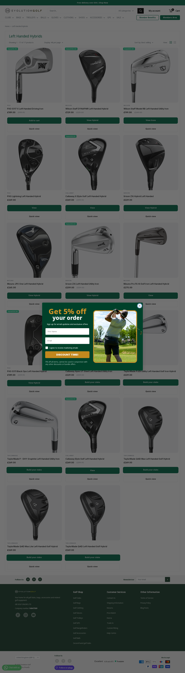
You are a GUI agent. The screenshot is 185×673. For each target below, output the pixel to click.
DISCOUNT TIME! (67, 354)
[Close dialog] (139, 306)
